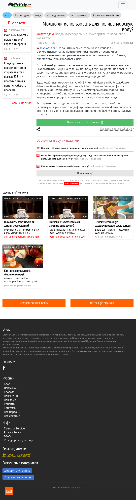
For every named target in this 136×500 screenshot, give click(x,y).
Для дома (10, 400)
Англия (10, 236)
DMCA (8, 436)
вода (38, 15)
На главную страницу (102, 303)
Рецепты (9, 404)
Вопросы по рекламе (16, 454)
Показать (7, 361)
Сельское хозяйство (106, 15)
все (7, 15)
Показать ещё (85, 173)
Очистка (111, 236)
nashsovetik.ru (18, 30)
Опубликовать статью (18, 477)
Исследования (56, 15)
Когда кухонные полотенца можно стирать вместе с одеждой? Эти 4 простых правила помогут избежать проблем (15, 76)
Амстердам (22, 15)
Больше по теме (20, 103)
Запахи (100, 236)
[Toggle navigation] (123, 4)
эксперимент (79, 15)
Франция (21, 236)
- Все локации (11, 416)
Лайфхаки (10, 388)
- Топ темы (9, 408)
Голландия (34, 236)
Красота (9, 392)
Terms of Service (14, 428)
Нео (120, 236)
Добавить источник (17, 470)
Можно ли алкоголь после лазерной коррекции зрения (16, 39)
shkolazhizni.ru (49, 48)
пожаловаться (71, 183)
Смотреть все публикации (34, 303)
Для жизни (11, 396)
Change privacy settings (19, 440)
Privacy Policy (12, 432)
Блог (7, 384)
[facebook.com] (3, 368)
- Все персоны (11, 412)
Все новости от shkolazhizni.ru (116, 128)
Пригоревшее (23, 285)
